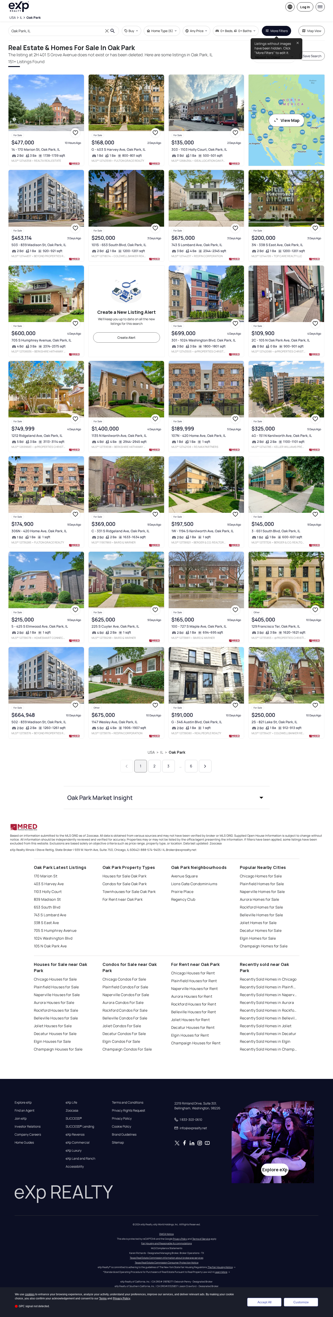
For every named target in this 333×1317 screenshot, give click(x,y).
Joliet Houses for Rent (190, 1019)
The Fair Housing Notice (220, 1267)
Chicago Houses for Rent (193, 973)
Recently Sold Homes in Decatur (268, 1033)
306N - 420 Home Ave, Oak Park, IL (39, 531)
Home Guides (24, 1142)
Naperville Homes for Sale (262, 891)
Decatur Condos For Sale (124, 1033)
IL (161, 752)
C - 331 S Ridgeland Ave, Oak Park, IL (120, 531)
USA (151, 752)
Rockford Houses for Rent (193, 1004)
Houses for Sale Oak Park (125, 876)
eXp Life (71, 1102)
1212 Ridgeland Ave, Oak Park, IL (36, 435)
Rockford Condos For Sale (125, 1010)
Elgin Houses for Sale (52, 1041)
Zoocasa (72, 1110)
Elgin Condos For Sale (121, 1041)
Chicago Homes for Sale (261, 876)
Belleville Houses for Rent (193, 1011)
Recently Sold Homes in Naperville (268, 994)
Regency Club (183, 899)
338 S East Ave (46, 922)
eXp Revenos (75, 1134)
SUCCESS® (74, 1118)
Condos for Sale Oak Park (125, 883)
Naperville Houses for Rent (194, 988)
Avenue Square (184, 876)
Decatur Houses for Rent (193, 1027)
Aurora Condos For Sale (123, 1002)
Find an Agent (24, 1110)
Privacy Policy (122, 1118)
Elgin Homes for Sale (258, 938)
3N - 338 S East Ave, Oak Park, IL (277, 244)
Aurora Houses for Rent (191, 996)
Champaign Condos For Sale (127, 1049)
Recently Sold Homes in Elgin (265, 1041)
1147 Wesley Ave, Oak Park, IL (115, 722)
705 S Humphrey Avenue (55, 930)
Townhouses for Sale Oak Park (129, 891)
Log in (305, 7)
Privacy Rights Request (128, 1110)
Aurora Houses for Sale (54, 1002)
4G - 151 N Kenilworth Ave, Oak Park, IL (282, 435)
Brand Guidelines (124, 1134)
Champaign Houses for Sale (58, 1049)
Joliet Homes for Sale (258, 922)
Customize (301, 1302)
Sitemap (118, 1142)
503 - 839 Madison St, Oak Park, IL (38, 244)
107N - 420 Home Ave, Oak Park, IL (198, 435)
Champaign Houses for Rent (196, 1043)
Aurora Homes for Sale (259, 899)
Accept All (264, 1302)
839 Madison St (47, 899)
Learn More (221, 1272)
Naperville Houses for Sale (57, 994)
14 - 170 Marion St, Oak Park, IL (35, 149)
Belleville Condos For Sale (125, 1018)
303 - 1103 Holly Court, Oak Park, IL (199, 149)
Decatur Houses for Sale (55, 1033)
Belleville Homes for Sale (261, 914)
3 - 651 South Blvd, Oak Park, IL (276, 531)
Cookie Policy (121, 1126)
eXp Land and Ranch (80, 1158)
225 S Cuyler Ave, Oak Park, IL (115, 626)
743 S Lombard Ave (50, 914)
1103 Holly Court (48, 891)
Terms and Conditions (127, 1102)
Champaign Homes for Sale (264, 946)
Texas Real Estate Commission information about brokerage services (166, 1257)
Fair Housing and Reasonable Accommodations (166, 1243)
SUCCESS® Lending (80, 1126)
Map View (314, 31)
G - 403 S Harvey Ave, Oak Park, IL (119, 149)
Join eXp (21, 1118)
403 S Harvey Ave (49, 883)
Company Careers (28, 1134)
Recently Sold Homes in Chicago (268, 979)
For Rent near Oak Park (123, 899)
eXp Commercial (77, 1142)
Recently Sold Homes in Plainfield (268, 986)
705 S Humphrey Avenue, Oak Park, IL (41, 340)
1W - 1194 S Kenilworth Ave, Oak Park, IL (202, 531)
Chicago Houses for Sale (55, 979)
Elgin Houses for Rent (190, 1035)
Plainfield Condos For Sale (125, 986)
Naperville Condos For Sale (126, 994)
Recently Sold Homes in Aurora (267, 1002)
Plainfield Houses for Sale (56, 986)
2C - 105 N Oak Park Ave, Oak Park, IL (281, 340)
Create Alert (126, 337)
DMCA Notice (166, 1234)
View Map (290, 120)
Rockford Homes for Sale (261, 907)
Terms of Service (201, 1238)
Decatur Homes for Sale (261, 930)
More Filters (279, 31)
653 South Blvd (47, 907)
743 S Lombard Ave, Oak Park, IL (196, 244)
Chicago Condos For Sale (124, 979)
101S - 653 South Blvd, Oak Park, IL (119, 244)
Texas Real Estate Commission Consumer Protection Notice (166, 1262)
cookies (30, 1294)
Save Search (312, 56)
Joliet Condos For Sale (122, 1025)
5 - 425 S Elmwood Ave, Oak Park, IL (39, 626)
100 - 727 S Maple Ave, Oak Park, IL (199, 626)
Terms (103, 1298)
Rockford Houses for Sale (56, 1010)
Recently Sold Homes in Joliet (266, 1025)
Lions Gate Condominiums (194, 883)
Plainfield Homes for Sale (262, 883)
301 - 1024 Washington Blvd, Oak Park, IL (203, 340)
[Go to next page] (205, 766)
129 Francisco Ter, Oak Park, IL (276, 626)
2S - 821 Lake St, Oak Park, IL (274, 722)
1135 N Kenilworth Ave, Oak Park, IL (119, 435)
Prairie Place (182, 891)
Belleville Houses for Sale (56, 1018)
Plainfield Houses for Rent (194, 980)
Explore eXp (23, 1102)
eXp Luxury (73, 1150)
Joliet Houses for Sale (53, 1025)
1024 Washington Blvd (53, 938)
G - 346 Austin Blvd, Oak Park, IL (196, 722)
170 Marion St (45, 876)
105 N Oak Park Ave (50, 946)
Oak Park (177, 752)
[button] (167, 797)
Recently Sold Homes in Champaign (268, 1049)
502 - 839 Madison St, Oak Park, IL (38, 722)
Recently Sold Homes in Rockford (268, 1010)
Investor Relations (28, 1126)
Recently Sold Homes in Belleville (268, 1018)
